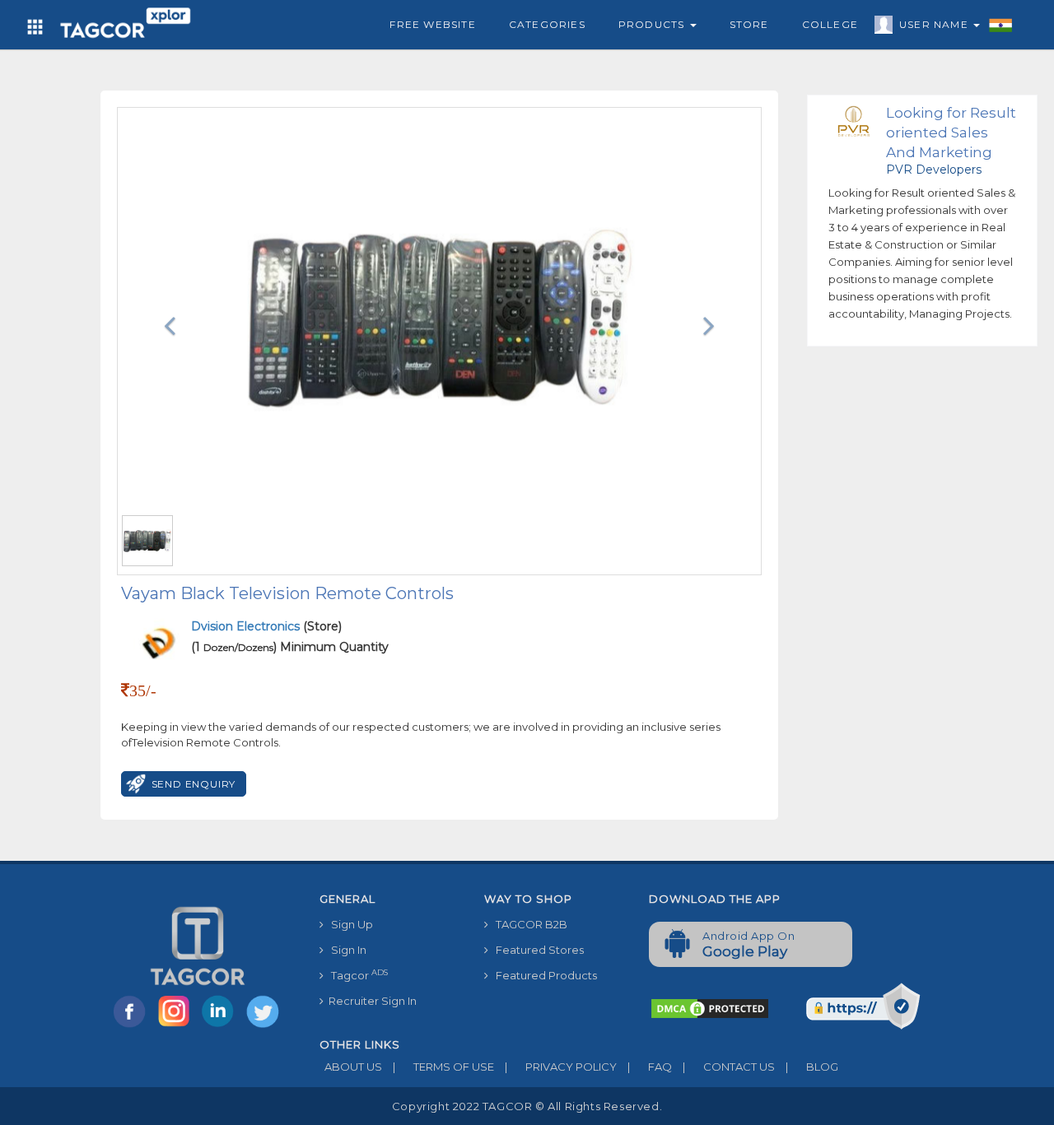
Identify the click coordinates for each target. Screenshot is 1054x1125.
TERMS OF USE (443, 1066)
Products (653, 24)
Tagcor (356, 975)
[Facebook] (132, 1026)
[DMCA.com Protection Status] (710, 1007)
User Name (935, 24)
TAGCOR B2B (527, 924)
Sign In (345, 949)
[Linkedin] (221, 1026)
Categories (547, 24)
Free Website (432, 24)
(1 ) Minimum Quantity (290, 646)
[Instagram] (177, 1026)
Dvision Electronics (247, 626)
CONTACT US (729, 1066)
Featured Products (542, 975)
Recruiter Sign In (370, 1000)
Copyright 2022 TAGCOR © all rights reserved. (527, 1106)
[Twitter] (264, 1026)
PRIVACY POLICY (561, 1066)
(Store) (266, 626)
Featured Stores (536, 949)
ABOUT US (350, 1066)
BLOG (812, 1066)
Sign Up (348, 924)
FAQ (649, 1066)
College (830, 24)
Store (749, 24)
